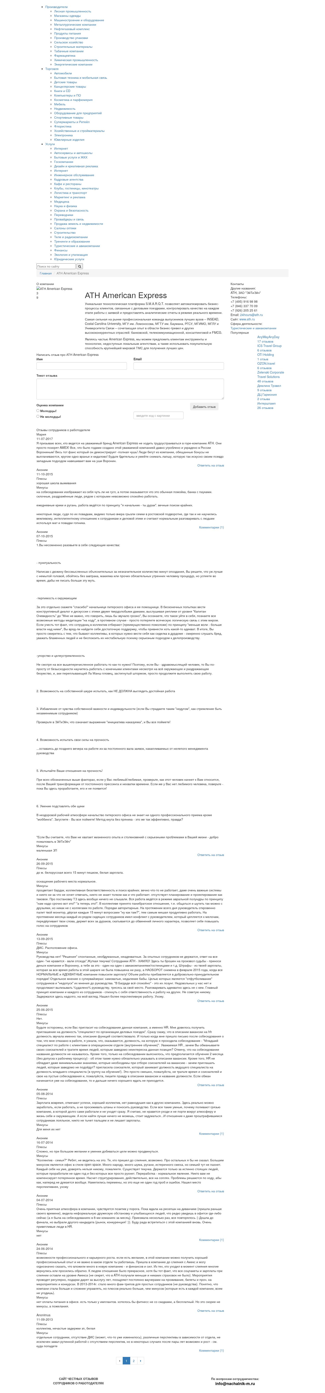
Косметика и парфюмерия (73, 99)
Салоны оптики (65, 228)
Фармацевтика (64, 55)
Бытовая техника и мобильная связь (80, 77)
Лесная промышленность (72, 11)
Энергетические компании (73, 64)
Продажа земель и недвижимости (78, 223)
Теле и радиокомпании (71, 237)
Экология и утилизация (71, 254)
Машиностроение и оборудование (79, 20)
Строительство (65, 232)
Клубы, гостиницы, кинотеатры (76, 188)
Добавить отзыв (204, 406)
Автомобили (63, 73)
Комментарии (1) (211, 527)
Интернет (61, 148)
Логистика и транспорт (70, 192)
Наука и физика (65, 206)
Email (138, 359)
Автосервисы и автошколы (73, 152)
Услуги (50, 144)
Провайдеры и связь (69, 219)
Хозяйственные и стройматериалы (79, 130)
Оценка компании (50, 405)
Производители (56, 6)
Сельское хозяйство (68, 42)
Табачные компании (69, 51)
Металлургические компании (75, 24)
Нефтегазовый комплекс (72, 29)
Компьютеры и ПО (67, 95)
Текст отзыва (46, 375)
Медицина (61, 201)
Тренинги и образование (72, 241)
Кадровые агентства (68, 179)
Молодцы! (48, 410)
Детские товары (65, 82)
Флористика (62, 126)
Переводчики (63, 214)
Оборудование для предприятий (78, 113)
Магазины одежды (67, 15)
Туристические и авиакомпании (77, 245)
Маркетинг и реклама (69, 197)
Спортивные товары (68, 117)
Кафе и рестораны (67, 183)
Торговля (52, 68)
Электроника (63, 135)
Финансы (60, 250)
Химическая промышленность (76, 60)
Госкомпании (63, 161)
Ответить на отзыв (210, 465)
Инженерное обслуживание (74, 175)
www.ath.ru (247, 319)
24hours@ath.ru (251, 314)
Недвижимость (64, 108)
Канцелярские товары (70, 86)
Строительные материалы (73, 46)
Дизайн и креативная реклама (76, 166)
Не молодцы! (50, 416)
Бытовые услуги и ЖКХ (70, 157)
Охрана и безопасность (71, 210)
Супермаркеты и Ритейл (72, 121)
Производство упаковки (71, 37)
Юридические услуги (69, 259)
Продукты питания (67, 33)
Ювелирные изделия (69, 139)
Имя (39, 359)
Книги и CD (62, 91)
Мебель (59, 104)
